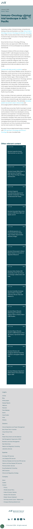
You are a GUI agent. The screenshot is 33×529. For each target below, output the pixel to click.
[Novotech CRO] (16, 512)
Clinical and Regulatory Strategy (10, 473)
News (7, 11)
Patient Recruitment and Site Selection (11, 436)
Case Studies (5, 415)
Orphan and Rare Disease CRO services (12, 463)
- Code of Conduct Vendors (9, 492)
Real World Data (6, 444)
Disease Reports (6, 403)
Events (3, 412)
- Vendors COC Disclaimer (9, 494)
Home (3, 11)
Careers (4, 482)
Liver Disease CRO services (8, 458)
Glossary (4, 420)
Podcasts (4, 407)
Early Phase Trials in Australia (9, 429)
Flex (3, 434)
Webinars (4, 405)
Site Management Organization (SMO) (11, 439)
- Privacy (4, 487)
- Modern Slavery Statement (9, 497)
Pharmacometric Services (8, 465)
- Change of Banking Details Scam (11, 502)
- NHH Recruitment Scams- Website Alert (12, 499)
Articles (4, 395)
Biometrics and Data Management (10, 441)
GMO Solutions (6, 470)
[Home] (4, 2)
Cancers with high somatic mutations (11, 69)
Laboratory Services (7, 448)
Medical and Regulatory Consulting (11, 446)
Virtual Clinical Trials (7, 432)
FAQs (3, 417)
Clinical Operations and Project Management (13, 427)
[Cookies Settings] (2, 526)
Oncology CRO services (8, 456)
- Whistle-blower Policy (8, 489)
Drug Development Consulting (9, 468)
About (3, 480)
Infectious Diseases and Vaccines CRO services (13, 461)
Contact (4, 485)
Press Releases (5, 410)
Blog (3, 398)
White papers (5, 400)
